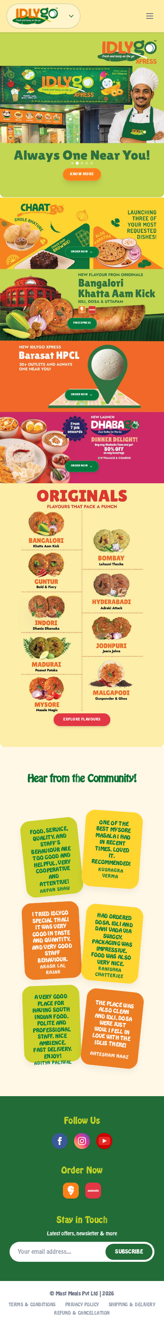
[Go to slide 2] (77, 163)
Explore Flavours (81, 719)
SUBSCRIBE (129, 1251)
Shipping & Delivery (132, 1305)
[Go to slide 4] (87, 163)
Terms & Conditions (32, 1305)
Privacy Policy (82, 1305)
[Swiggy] (71, 1191)
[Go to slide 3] (82, 163)
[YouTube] (104, 1141)
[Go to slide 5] (91, 163)
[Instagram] (82, 1141)
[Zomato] (93, 1191)
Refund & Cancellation (82, 1313)
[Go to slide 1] (72, 163)
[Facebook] (60, 1141)
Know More (82, 174)
